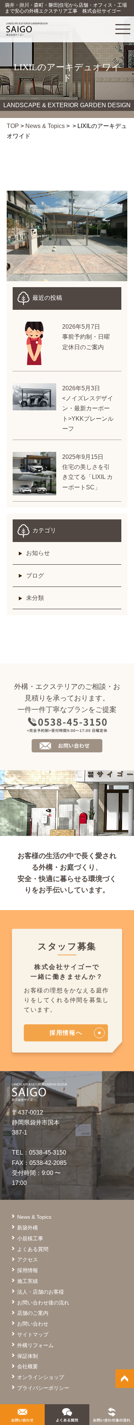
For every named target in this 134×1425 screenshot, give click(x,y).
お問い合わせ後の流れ (43, 1303)
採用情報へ (66, 1033)
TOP (13, 126)
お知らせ (38, 553)
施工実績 (27, 1281)
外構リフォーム (35, 1345)
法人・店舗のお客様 (40, 1292)
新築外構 (27, 1228)
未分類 (35, 598)
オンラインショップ (40, 1377)
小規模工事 (30, 1238)
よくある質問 (32, 1249)
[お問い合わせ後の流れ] (111, 1417)
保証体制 (27, 1356)
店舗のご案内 (32, 1313)
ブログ (35, 575)
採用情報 (27, 1270)
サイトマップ (32, 1334)
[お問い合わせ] (22, 1417)
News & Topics (45, 126)
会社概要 (27, 1366)
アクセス (27, 1260)
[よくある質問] (67, 1417)
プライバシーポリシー (43, 1388)
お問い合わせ (32, 1324)
